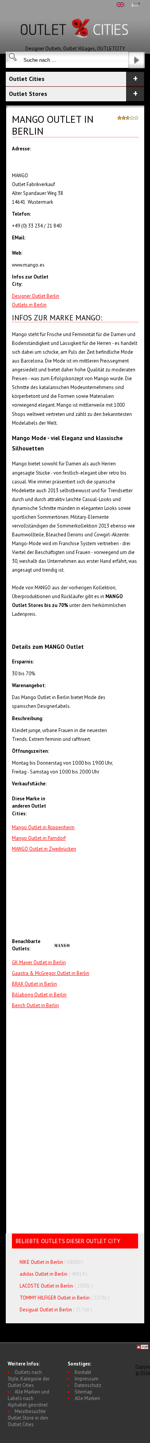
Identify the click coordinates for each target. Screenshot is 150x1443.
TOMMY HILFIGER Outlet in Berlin (55, 1298)
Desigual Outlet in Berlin (46, 1309)
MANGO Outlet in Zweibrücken (44, 849)
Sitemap (83, 1392)
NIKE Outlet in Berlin (41, 1262)
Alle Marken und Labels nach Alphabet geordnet (28, 1398)
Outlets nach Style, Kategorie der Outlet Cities (29, 1379)
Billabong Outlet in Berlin (39, 994)
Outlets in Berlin (29, 305)
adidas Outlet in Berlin (43, 1274)
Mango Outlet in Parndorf (39, 838)
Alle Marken (87, 1398)
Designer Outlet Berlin (35, 296)
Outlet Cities (27, 78)
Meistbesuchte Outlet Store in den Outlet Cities (28, 1418)
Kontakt (83, 1372)
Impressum (86, 1378)
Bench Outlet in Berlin (35, 1005)
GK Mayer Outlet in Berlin (39, 962)
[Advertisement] (96, 895)
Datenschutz (88, 1385)
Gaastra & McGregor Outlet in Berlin (50, 973)
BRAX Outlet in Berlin (34, 984)
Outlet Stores (28, 93)
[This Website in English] (120, 5)
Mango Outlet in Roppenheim (43, 827)
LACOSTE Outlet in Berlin (46, 1286)
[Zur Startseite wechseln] (75, 43)
